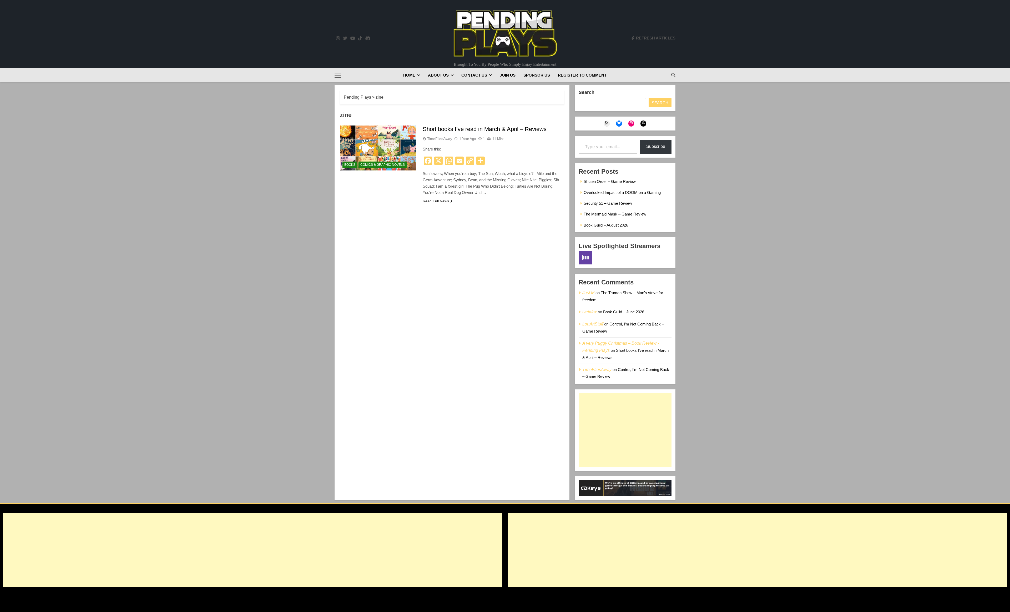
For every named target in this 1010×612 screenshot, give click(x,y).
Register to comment (582, 75)
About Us (438, 75)
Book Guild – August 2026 (606, 225)
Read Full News (436, 201)
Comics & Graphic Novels (382, 165)
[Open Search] (673, 75)
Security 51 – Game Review (608, 203)
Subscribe (655, 146)
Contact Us (474, 75)
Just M (588, 292)
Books (349, 165)
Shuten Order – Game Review (610, 181)
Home (409, 75)
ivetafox (589, 312)
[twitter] (345, 38)
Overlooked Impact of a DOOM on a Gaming (622, 192)
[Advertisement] (625, 430)
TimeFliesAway (439, 139)
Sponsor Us (536, 75)
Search (586, 92)
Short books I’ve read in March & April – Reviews (485, 129)
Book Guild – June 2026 (623, 312)
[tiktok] (360, 38)
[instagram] (338, 38)
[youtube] (353, 38)
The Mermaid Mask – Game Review (615, 214)
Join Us (508, 75)
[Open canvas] (338, 75)
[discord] (367, 38)
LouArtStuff (592, 324)
